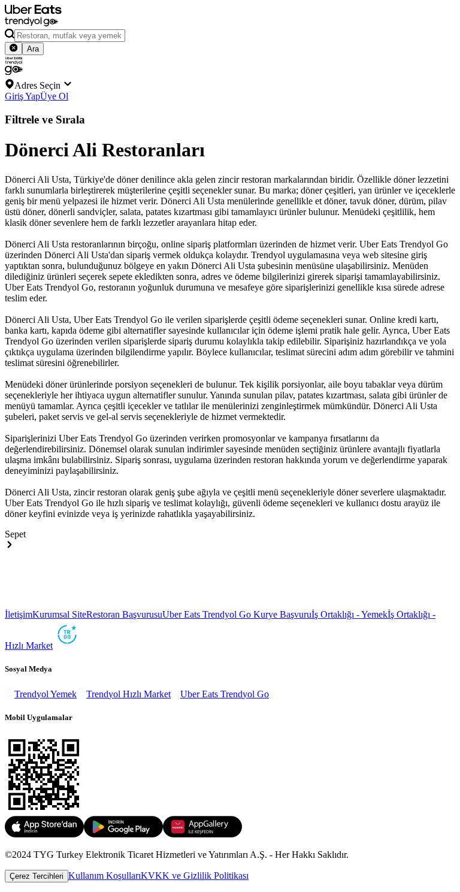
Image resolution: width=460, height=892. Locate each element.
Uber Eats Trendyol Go (224, 694)
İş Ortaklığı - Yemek (349, 614)
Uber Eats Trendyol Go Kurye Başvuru (236, 614)
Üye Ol (54, 96)
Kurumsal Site (59, 614)
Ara (33, 48)
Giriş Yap (22, 96)
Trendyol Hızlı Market (128, 694)
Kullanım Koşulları (104, 875)
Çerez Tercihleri (36, 876)
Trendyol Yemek (45, 694)
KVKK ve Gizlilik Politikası (195, 875)
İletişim (18, 614)
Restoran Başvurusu (124, 614)
